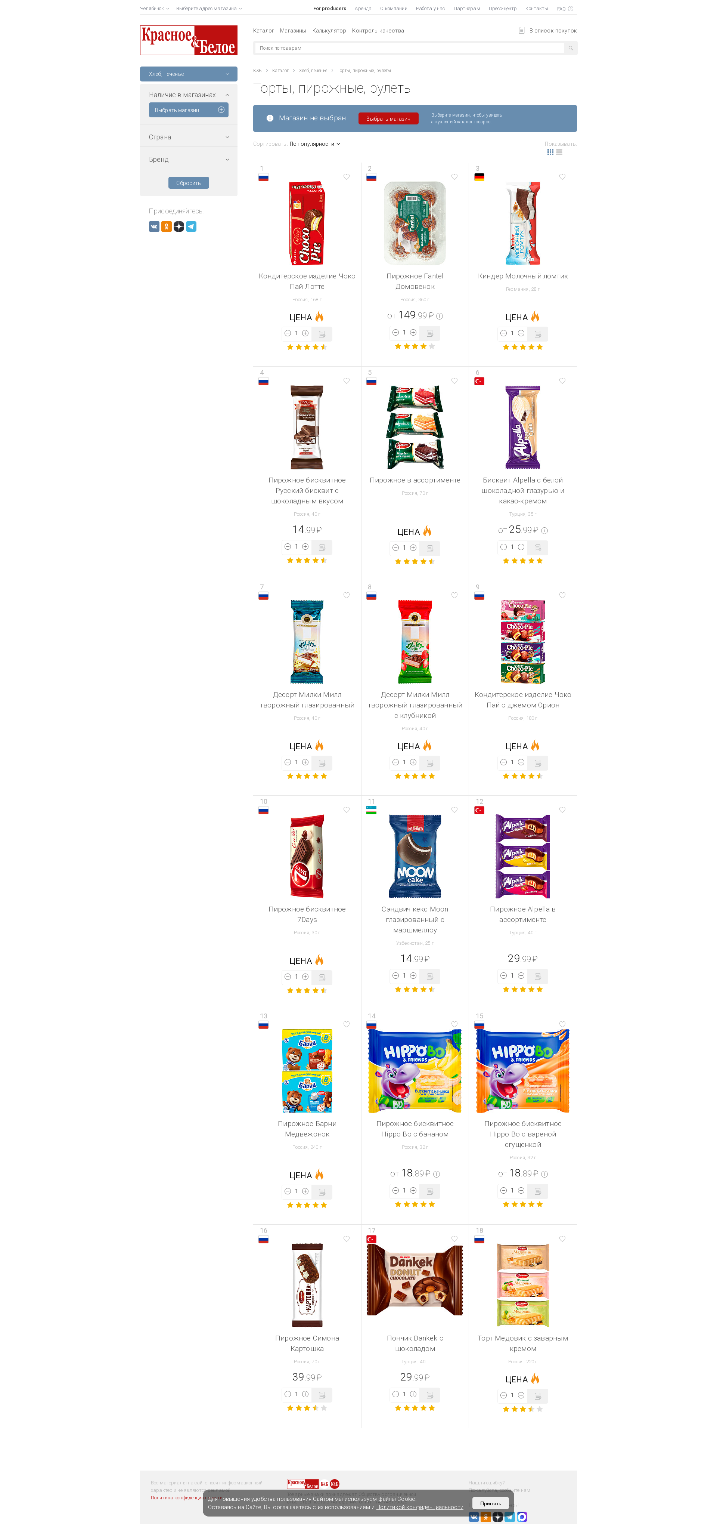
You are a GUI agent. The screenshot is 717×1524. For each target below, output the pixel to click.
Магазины (293, 30)
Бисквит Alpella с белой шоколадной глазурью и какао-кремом (522, 490)
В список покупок (553, 30)
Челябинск (152, 8)
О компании (393, 8)
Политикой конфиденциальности (419, 1507)
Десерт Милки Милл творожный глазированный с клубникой (415, 705)
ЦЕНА (300, 317)
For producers (330, 8)
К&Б (257, 70)
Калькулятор (330, 30)
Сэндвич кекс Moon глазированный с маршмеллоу (415, 919)
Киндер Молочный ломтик (523, 276)
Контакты (536, 8)
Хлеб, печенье (313, 70)
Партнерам (467, 8)
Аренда (363, 8)
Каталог (263, 30)
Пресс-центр (503, 8)
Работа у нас (430, 8)
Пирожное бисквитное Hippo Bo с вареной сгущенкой (523, 1134)
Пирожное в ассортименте (415, 480)
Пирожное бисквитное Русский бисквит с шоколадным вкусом (307, 490)
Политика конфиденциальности (187, 1497)
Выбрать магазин (177, 110)
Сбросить (188, 183)
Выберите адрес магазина (206, 8)
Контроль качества (378, 30)
